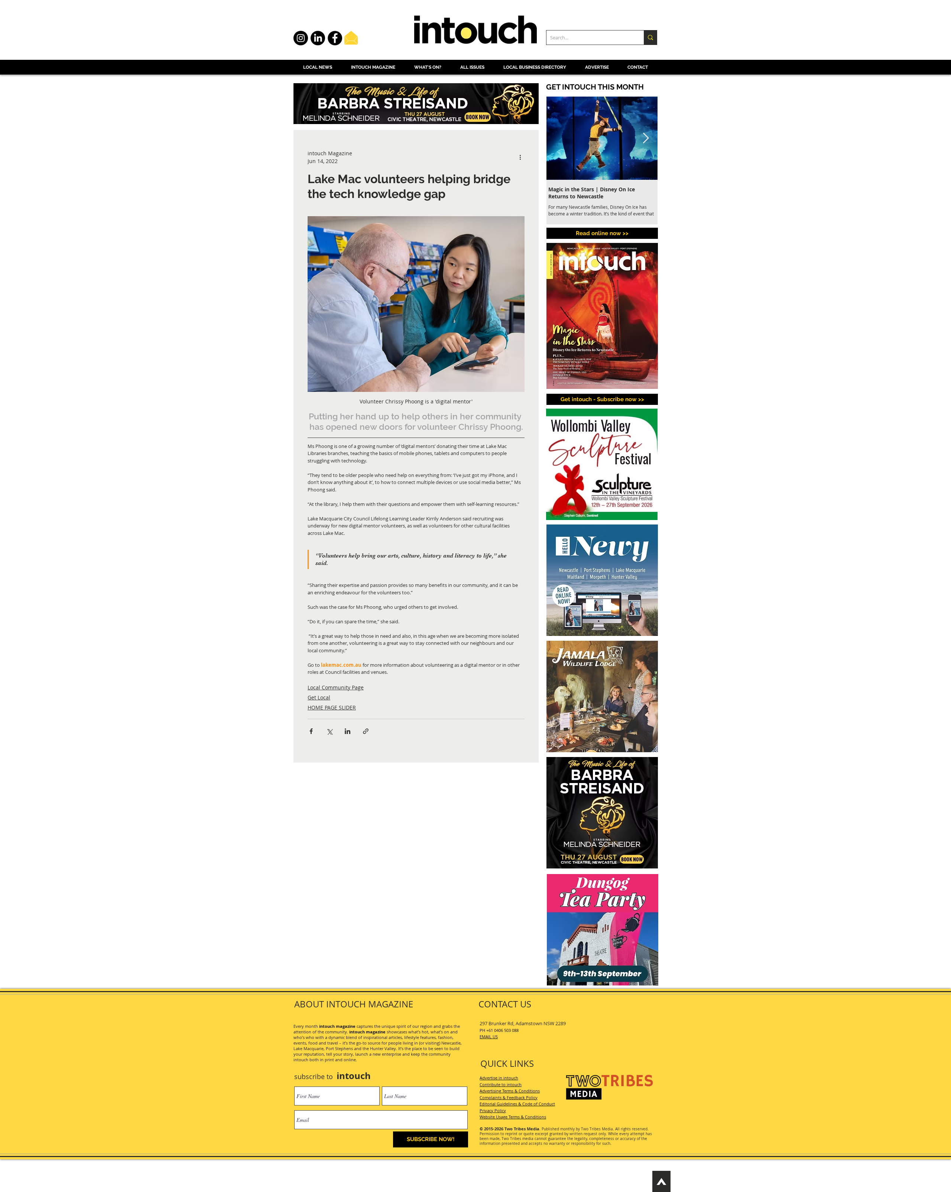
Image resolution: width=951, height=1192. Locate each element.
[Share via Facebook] (311, 731)
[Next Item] (645, 138)
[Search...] (650, 37)
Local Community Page (336, 687)
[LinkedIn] (318, 38)
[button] (602, 399)
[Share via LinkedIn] (347, 731)
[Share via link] (365, 731)
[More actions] (520, 157)
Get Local (319, 697)
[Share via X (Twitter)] (329, 731)
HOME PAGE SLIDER (332, 707)
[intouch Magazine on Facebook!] (335, 38)
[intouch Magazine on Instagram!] (300, 38)
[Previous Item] (558, 138)
